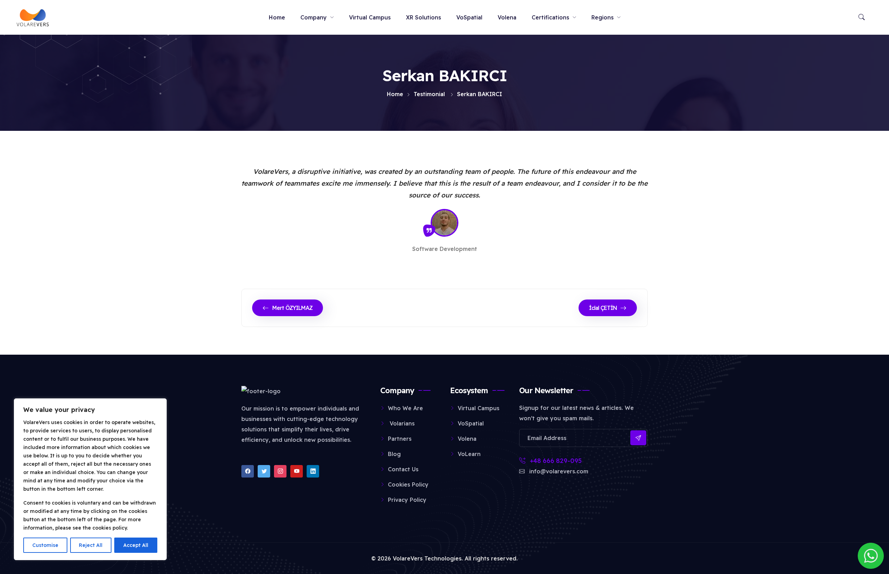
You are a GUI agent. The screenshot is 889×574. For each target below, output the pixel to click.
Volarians (401, 423)
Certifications (550, 17)
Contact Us (403, 469)
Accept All (135, 545)
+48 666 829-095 (555, 461)
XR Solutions (423, 17)
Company (313, 17)
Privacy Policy (407, 499)
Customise (45, 545)
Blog (394, 453)
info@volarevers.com (557, 471)
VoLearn (469, 453)
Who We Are (405, 408)
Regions (602, 17)
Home (277, 17)
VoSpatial (469, 17)
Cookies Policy (408, 484)
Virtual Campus (370, 17)
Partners (400, 438)
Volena (507, 17)
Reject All (90, 545)
